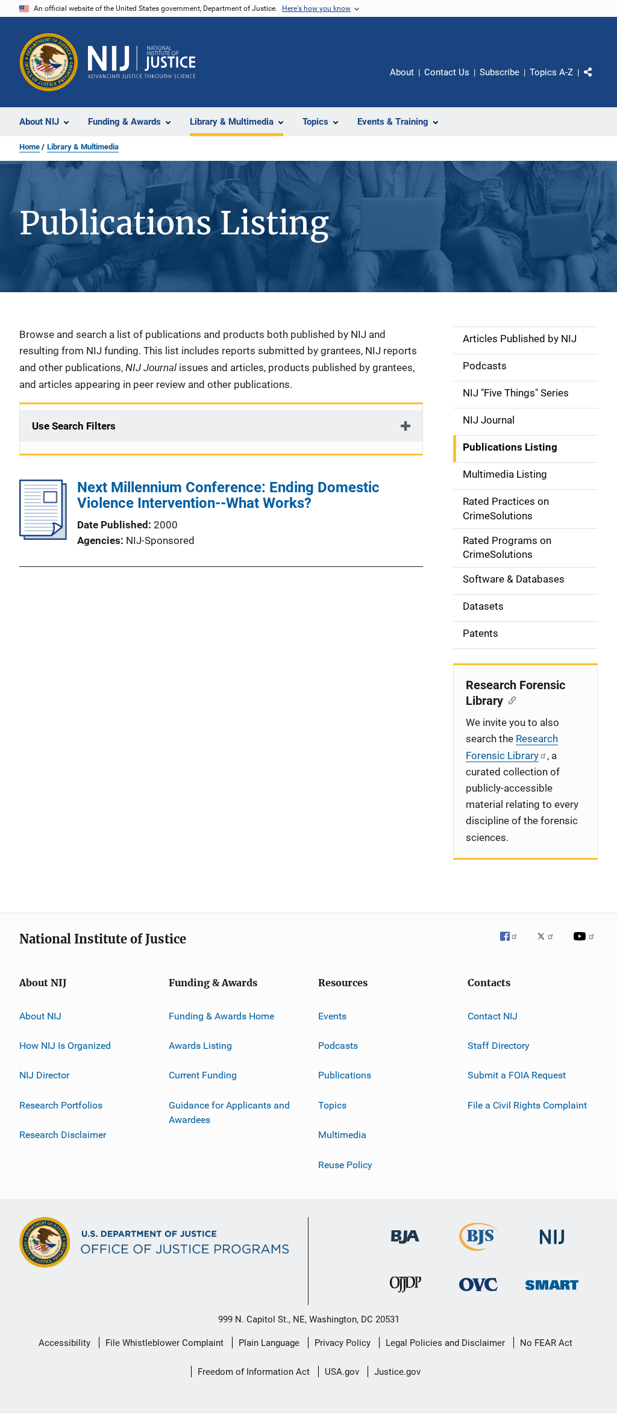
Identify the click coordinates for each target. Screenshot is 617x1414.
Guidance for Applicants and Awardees (229, 1112)
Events (332, 1016)
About (402, 72)
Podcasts (338, 1045)
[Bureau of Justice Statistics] (478, 1253)
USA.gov (342, 1371)
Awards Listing (200, 1045)
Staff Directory (499, 1045)
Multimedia (342, 1134)
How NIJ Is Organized (65, 1045)
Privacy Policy (343, 1342)
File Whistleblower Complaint (164, 1342)
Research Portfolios (60, 1105)
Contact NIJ (493, 1016)
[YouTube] (585, 944)
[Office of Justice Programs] (48, 62)
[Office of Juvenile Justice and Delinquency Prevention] (405, 1294)
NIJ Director (44, 1075)
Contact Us (446, 72)
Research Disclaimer (62, 1134)
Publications (344, 1075)
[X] (549, 944)
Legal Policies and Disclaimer (445, 1342)
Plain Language (269, 1342)
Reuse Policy (345, 1164)
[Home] (141, 62)
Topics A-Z (551, 72)
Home (29, 146)
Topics (332, 1105)
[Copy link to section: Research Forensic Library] (509, 699)
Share (598, 81)
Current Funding (203, 1075)
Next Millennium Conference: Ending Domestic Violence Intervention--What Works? (228, 495)
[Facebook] (513, 944)
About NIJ (40, 1016)
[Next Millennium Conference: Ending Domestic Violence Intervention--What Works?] (43, 536)
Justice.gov (397, 1371)
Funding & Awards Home (221, 1016)
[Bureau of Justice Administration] (405, 1246)
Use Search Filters (74, 426)
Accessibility (64, 1342)
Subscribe (499, 72)
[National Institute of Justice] (552, 1246)
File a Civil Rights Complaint (527, 1105)
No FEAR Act (546, 1342)
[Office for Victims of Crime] (478, 1293)
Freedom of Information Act (254, 1371)
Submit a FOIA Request (517, 1075)
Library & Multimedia (83, 146)
